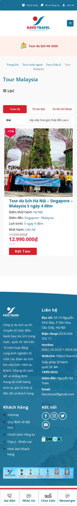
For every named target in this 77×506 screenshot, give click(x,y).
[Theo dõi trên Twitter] (63, 416)
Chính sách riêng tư (21, 434)
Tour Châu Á (53, 64)
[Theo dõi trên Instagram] (54, 416)
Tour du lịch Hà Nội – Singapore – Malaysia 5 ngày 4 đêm (41, 203)
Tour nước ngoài (32, 64)
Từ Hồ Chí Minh (62, 109)
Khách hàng (32, 5)
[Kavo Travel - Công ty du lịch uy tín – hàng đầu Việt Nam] (38, 23)
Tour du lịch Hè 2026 (43, 46)
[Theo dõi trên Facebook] (46, 416)
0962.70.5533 (52, 350)
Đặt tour (23, 251)
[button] (70, 23)
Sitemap (13, 415)
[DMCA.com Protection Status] (52, 439)
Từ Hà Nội (38, 109)
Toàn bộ (15, 109)
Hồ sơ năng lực (52, 5)
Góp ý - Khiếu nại (19, 442)
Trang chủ (13, 64)
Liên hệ (70, 5)
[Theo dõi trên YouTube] (46, 425)
